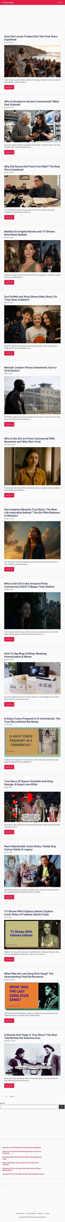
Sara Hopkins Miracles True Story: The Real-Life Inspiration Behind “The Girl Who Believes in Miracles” (32, 512)
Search (2, 1103)
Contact (47, 1213)
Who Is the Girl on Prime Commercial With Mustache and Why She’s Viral (29, 440)
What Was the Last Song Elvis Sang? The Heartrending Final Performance (28, 975)
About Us (40, 1213)
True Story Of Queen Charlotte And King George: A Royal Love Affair (28, 783)
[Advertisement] (32, 17)
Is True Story (8, 2)
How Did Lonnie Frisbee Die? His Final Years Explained (22, 1147)
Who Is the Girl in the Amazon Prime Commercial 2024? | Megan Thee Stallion (29, 585)
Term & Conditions (31, 1213)
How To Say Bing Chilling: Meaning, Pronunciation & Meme (25, 655)
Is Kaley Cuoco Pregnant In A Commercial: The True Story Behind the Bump (32, 720)
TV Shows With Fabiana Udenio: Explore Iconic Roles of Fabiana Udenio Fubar (28, 913)
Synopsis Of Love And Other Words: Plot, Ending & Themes (23, 1174)
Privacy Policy (20, 1213)
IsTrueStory (42, 1217)
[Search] (62, 1107)
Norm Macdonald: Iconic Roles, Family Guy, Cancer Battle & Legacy (30, 848)
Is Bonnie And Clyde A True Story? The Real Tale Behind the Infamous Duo (30, 1036)
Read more (9, 87)
